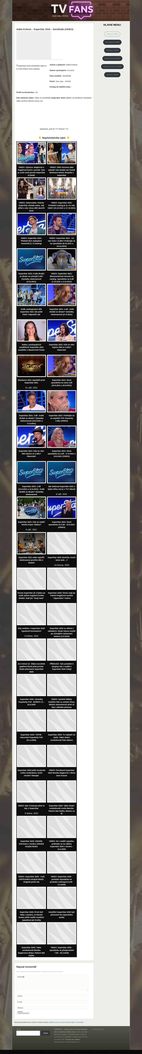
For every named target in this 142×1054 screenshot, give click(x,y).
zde (36, 92)
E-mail (19, 1002)
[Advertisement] (33, 45)
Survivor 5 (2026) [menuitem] (53, 1052)
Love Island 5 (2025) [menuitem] (85, 1052)
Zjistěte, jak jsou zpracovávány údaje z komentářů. (66, 1022)
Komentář (20, 977)
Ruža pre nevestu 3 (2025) (112, 66)
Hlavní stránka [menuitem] (17, 1052)
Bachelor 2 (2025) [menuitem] (102, 1052)
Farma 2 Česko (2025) (112, 58)
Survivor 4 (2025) (112, 74)
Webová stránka (20, 1009)
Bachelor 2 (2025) (112, 50)
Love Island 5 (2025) (112, 42)
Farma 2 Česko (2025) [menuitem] (119, 1052)
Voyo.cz (101, 1029)
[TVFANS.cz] (71, 10)
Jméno (19, 996)
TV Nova (95, 1029)
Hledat (18, 1029)
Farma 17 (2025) (112, 34)
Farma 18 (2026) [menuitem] (68, 1052)
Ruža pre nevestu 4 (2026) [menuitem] (34, 1052)
